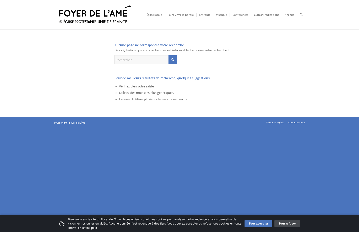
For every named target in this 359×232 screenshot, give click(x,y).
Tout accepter (258, 223)
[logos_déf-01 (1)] (95, 14)
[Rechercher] (301, 14)
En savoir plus (87, 228)
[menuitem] (154, 14)
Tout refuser (287, 223)
